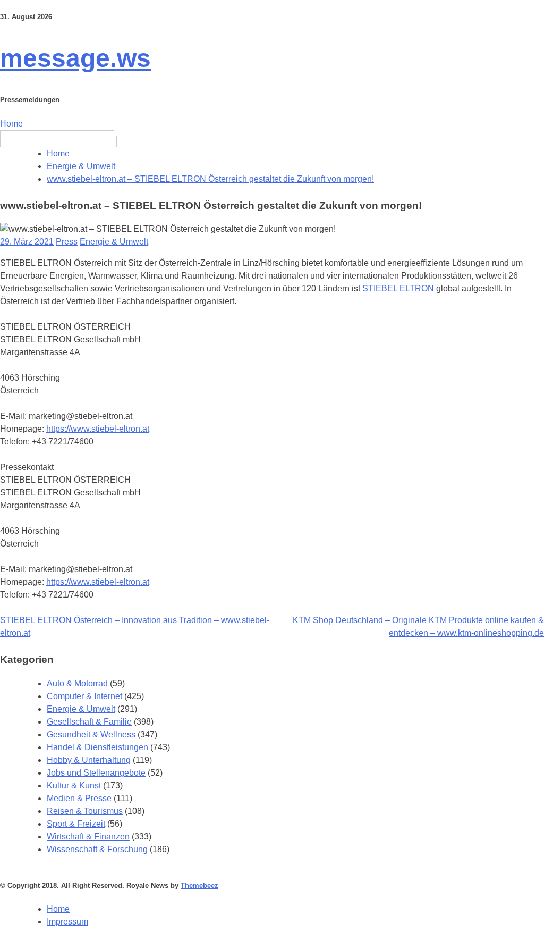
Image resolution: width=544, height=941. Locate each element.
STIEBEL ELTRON (398, 288)
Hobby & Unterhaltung (89, 759)
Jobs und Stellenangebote (96, 772)
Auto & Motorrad (77, 683)
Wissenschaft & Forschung (97, 849)
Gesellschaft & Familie (89, 721)
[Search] (124, 141)
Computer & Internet (84, 696)
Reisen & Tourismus (85, 811)
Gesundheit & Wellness (91, 734)
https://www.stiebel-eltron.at (97, 428)
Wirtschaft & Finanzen (88, 836)
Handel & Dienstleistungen (97, 747)
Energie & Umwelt (114, 241)
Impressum (67, 921)
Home (11, 123)
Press (67, 241)
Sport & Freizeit (76, 823)
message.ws (75, 58)
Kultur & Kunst (74, 785)
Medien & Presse (79, 798)
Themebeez (199, 885)
